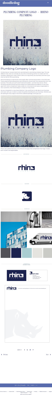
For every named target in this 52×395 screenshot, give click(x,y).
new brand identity (19, 90)
